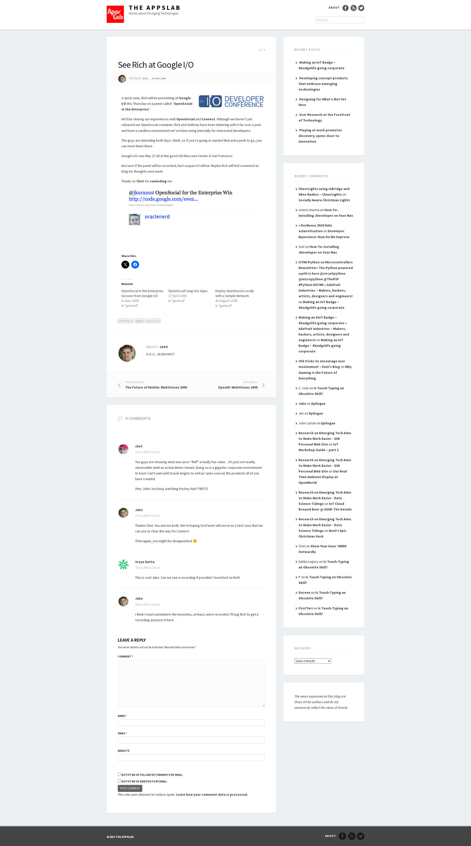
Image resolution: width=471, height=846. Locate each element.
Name (122, 716)
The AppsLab (155, 7)
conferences (125, 320)
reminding (158, 181)
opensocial (153, 320)
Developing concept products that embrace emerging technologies (323, 84)
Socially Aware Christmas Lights (324, 200)
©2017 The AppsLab (120, 837)
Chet (140, 181)
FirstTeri (306, 608)
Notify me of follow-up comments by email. (152, 775)
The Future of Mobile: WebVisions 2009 (156, 385)
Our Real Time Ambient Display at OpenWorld (323, 477)
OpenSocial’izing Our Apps (188, 291)
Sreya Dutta (145, 562)
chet (139, 446)
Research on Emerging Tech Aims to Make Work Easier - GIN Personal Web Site (325, 438)
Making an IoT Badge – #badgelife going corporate (321, 345)
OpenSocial (185, 119)
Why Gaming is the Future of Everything (325, 372)
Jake (145, 78)
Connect (208, 119)
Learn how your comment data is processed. (212, 794)
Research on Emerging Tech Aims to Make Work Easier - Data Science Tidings (325, 498)
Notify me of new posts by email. (144, 781)
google (139, 320)
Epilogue (318, 403)
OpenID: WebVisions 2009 (238, 385)
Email (122, 733)
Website (123, 750)
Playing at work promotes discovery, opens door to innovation (320, 136)
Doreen (304, 592)
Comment (125, 656)
